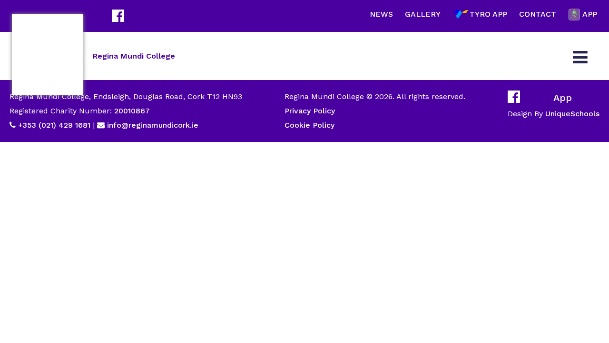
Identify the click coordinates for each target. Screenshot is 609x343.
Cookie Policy (309, 125)
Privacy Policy (310, 110)
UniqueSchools (572, 113)
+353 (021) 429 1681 (54, 125)
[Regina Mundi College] (47, 54)
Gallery (423, 14)
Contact (537, 14)
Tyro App (488, 14)
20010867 (131, 110)
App (589, 14)
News (381, 14)
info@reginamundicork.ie (152, 125)
